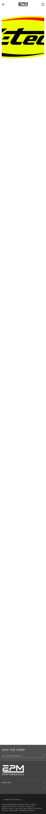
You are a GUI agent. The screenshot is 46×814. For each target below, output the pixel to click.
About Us (30, 806)
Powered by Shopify (27, 810)
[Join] (42, 755)
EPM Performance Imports (14, 804)
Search (33, 804)
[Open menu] (5, 4)
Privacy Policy (8, 808)
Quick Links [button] (6, 782)
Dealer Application (9, 806)
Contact (22, 806)
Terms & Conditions (10, 810)
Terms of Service (35, 808)
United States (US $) (12, 800)
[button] (23, 788)
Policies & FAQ (20, 808)
